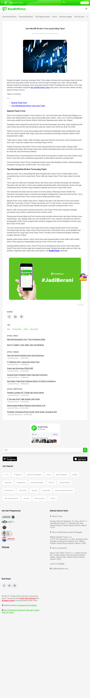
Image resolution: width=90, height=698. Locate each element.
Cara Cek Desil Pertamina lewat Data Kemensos (25, 358)
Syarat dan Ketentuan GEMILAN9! (20, 371)
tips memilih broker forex (44, 87)
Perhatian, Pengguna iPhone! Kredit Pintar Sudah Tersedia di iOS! (32, 414)
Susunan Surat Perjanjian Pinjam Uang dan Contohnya (28, 377)
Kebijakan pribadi (8, 605)
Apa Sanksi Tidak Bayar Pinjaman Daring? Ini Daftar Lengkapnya (32, 384)
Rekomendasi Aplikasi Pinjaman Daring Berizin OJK (27, 408)
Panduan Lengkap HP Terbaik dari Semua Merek (26, 395)
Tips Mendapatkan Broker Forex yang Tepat (28, 106)
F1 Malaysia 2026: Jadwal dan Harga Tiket (23, 364)
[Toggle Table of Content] (8, 99)
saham (25, 331)
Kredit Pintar (59, 253)
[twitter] (21, 321)
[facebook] (9, 321)
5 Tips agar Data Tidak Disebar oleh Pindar (23, 402)
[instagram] (15, 321)
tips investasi (34, 331)
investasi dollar (16, 331)
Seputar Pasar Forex (19, 103)
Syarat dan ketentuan (28, 603)
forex (8, 331)
